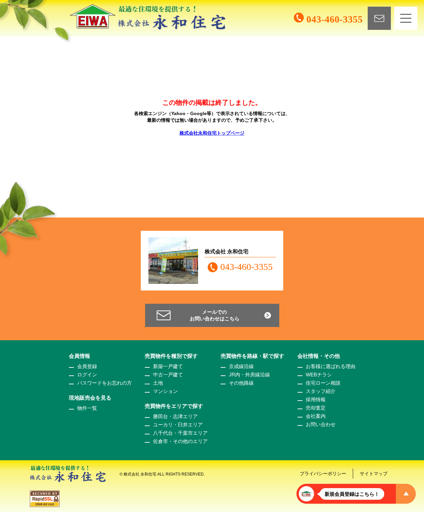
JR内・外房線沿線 (249, 374)
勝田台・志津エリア (175, 416)
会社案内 (316, 416)
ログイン (87, 374)
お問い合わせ (321, 424)
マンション (165, 391)
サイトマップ (374, 473)
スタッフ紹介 (321, 391)
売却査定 (316, 408)
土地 (158, 383)
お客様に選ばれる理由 (330, 366)
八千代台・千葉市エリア (180, 433)
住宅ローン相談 (323, 383)
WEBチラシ (319, 374)
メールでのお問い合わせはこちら (214, 315)
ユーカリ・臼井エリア (178, 424)
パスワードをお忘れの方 (104, 383)
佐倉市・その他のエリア (180, 441)
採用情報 (316, 399)
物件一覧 (87, 408)
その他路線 (241, 383)
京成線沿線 (241, 366)
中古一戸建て (168, 374)
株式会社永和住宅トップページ (212, 133)
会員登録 (87, 366)
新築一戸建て (168, 366)
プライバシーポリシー (323, 473)
